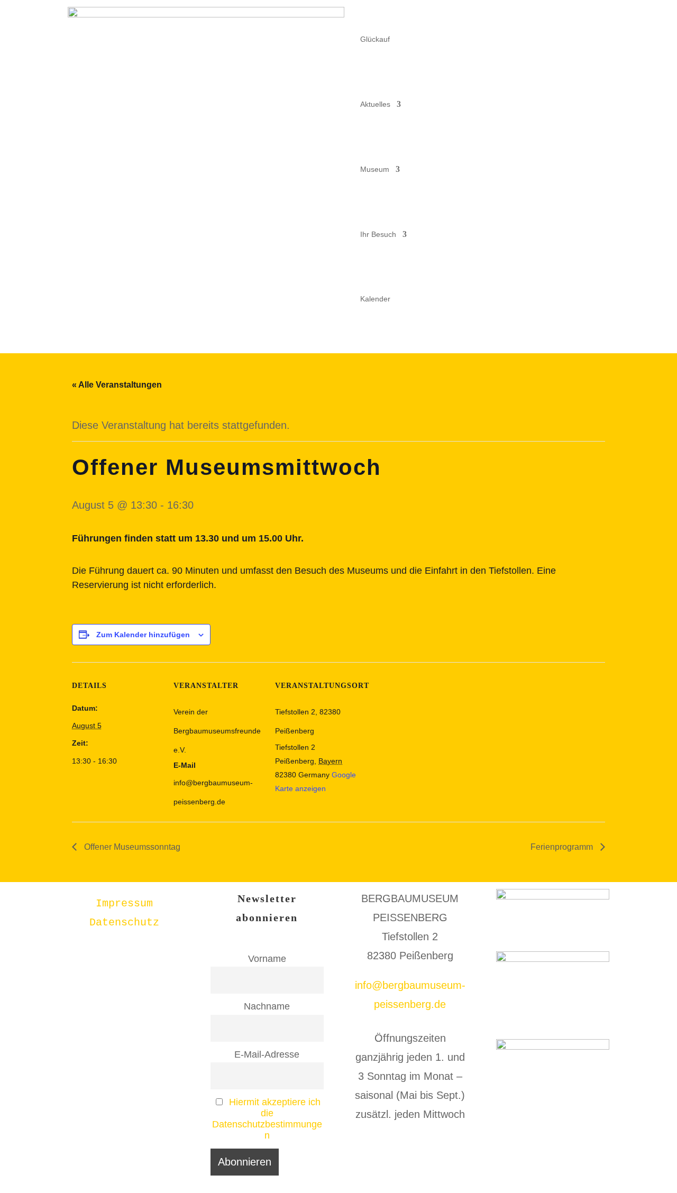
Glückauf (375, 39)
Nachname (267, 1006)
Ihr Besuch (378, 234)
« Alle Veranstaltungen (117, 384)
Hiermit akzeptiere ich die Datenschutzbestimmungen (267, 1119)
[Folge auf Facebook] (579, 15)
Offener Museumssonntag (131, 846)
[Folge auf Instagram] (600, 15)
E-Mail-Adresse (266, 1054)
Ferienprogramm (562, 846)
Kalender (375, 299)
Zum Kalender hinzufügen (143, 634)
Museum (374, 169)
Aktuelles (375, 104)
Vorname (267, 958)
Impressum (124, 903)
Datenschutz (124, 922)
